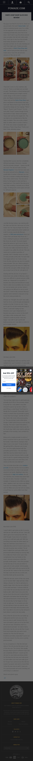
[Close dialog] (31, 370)
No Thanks (9, 388)
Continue (8, 385)
